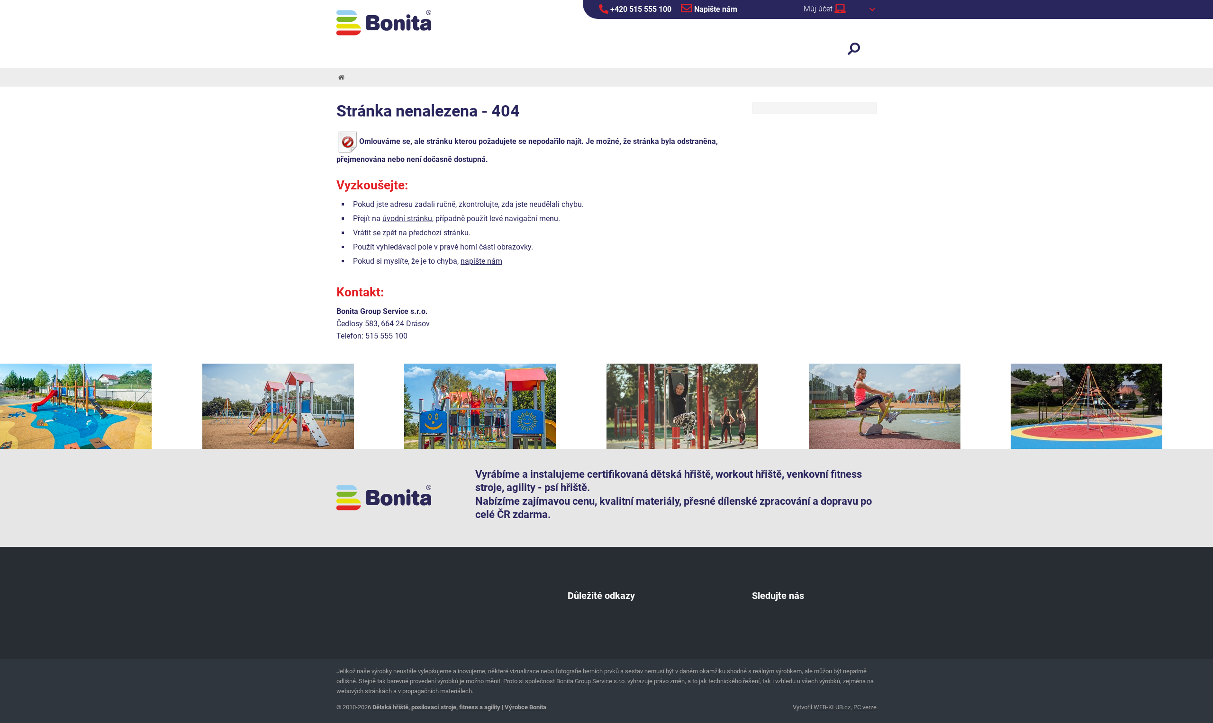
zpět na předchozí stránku (425, 232)
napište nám (481, 261)
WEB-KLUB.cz (832, 707)
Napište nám (714, 9)
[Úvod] (340, 77)
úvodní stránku (407, 218)
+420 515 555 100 (639, 9)
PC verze (865, 707)
